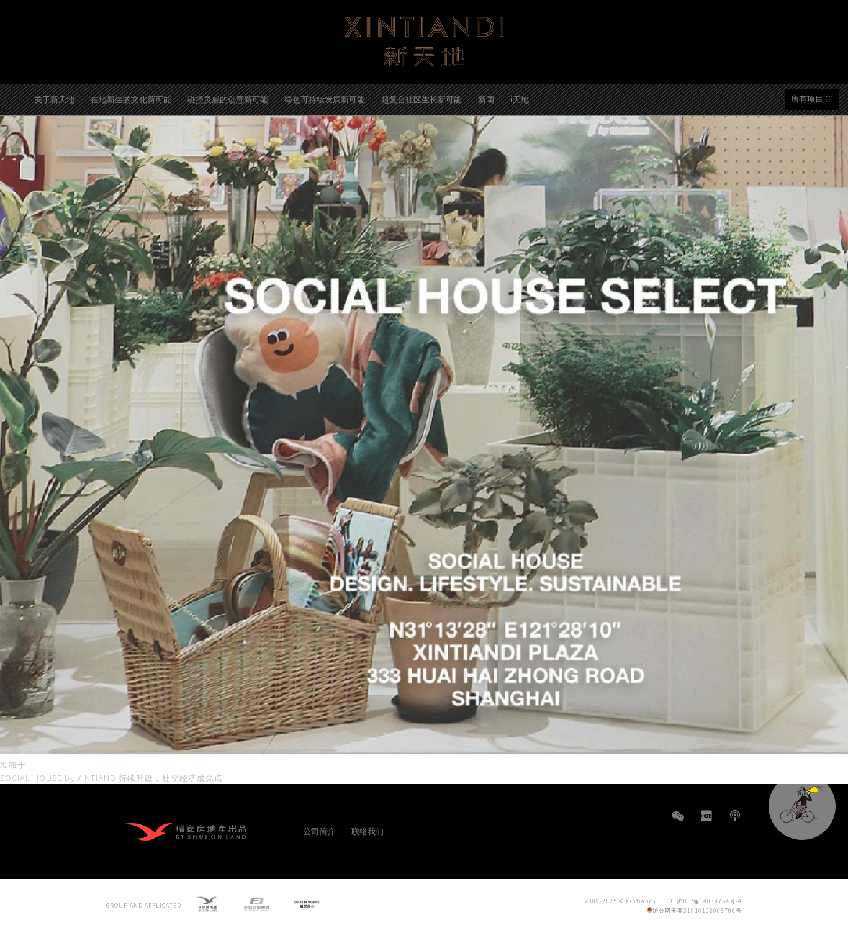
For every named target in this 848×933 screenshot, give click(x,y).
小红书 (706, 816)
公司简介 (319, 831)
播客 (735, 816)
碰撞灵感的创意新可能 (227, 99)
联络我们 (367, 831)
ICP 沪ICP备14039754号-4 (703, 901)
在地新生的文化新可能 (131, 99)
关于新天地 (54, 99)
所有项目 (807, 99)
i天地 (519, 99)
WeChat (678, 822)
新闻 (486, 99)
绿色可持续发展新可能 (324, 99)
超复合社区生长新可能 (421, 99)
